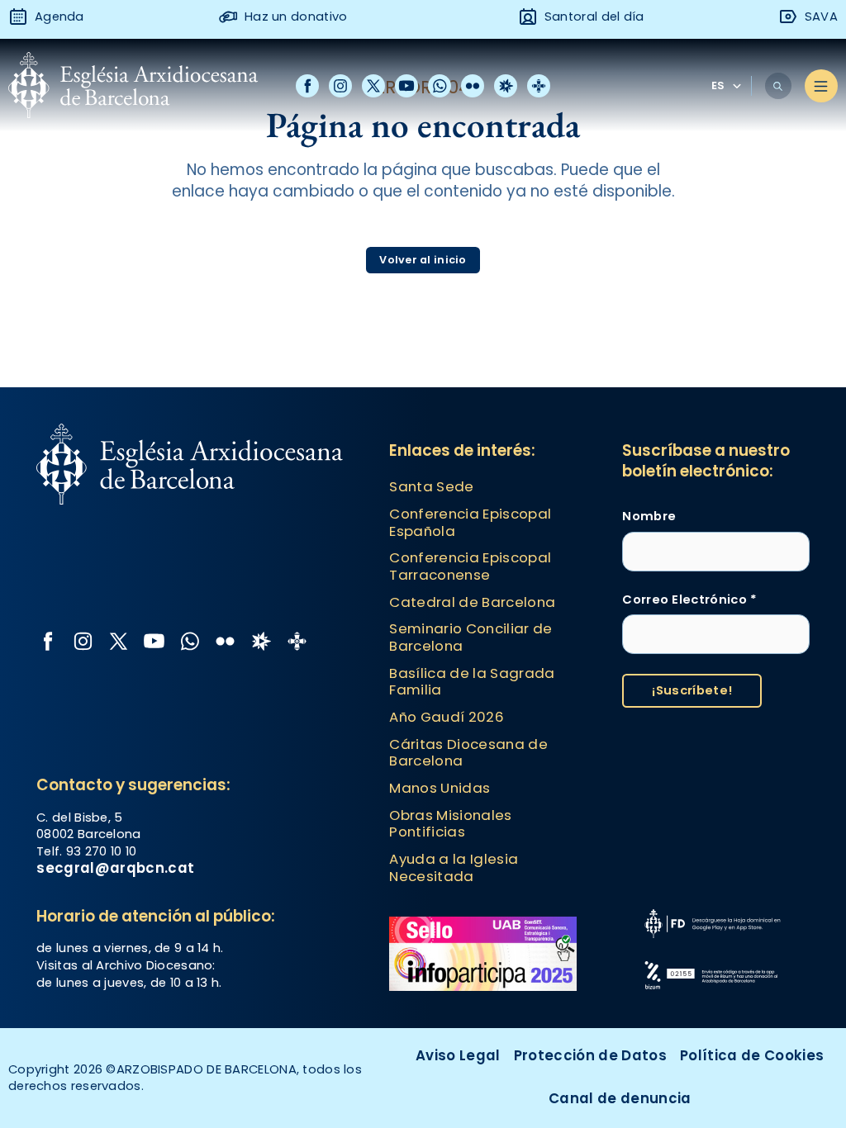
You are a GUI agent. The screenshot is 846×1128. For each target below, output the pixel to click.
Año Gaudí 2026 (446, 717)
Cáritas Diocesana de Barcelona (468, 752)
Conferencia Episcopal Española (470, 522)
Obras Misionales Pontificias (450, 823)
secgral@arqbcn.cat (115, 868)
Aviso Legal (458, 1055)
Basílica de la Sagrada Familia (471, 681)
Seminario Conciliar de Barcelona (470, 637)
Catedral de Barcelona (472, 602)
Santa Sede (431, 486)
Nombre (649, 516)
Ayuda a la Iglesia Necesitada (453, 867)
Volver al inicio (422, 260)
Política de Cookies (752, 1055)
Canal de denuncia (620, 1098)
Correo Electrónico (689, 599)
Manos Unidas (439, 788)
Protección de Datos (590, 1055)
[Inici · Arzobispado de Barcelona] (133, 86)
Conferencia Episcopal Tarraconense (470, 566)
